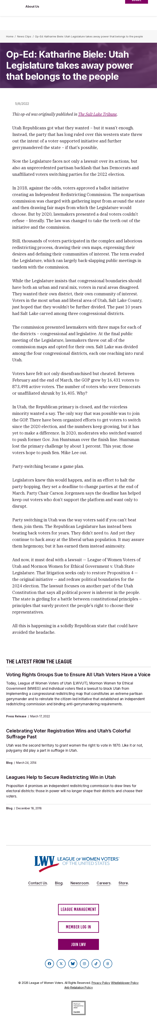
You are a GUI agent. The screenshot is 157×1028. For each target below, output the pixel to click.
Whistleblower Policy (125, 982)
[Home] (77, 864)
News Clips (24, 36)
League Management (78, 909)
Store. (124, 883)
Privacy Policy (101, 982)
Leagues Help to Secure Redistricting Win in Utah (61, 777)
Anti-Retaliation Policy (78, 987)
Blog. (59, 883)
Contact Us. (38, 883)
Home (9, 36)
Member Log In (78, 926)
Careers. (104, 883)
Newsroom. (80, 883)
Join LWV (78, 944)
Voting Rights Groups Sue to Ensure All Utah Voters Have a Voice (78, 674)
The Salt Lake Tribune (97, 114)
